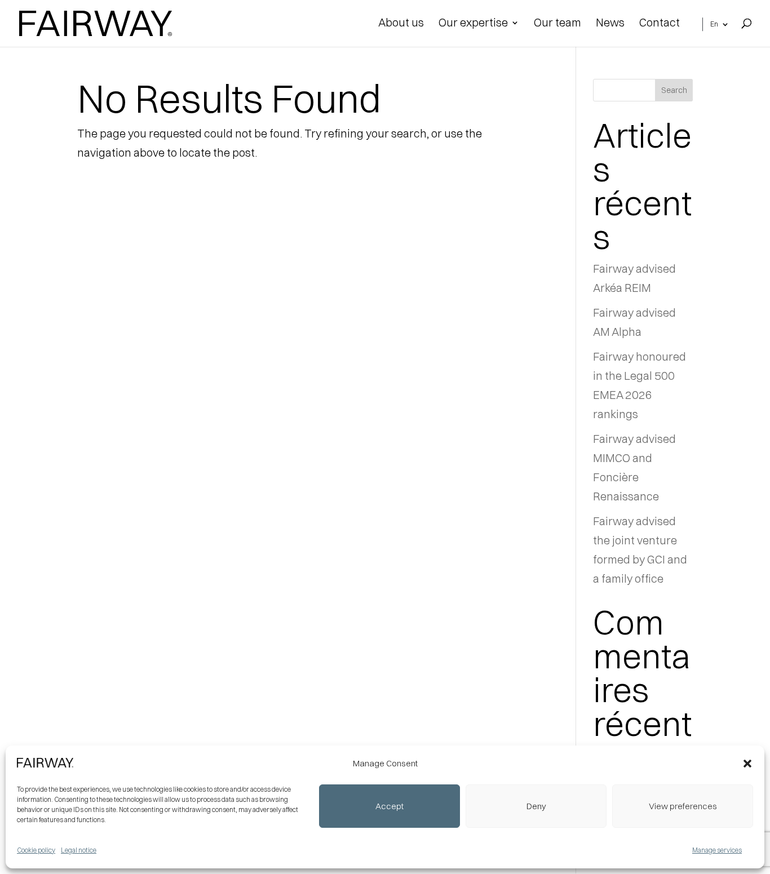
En (714, 24)
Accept (389, 806)
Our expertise (473, 24)
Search (674, 90)
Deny (536, 806)
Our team (557, 24)
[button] (747, 763)
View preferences (683, 806)
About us (401, 24)
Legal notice (78, 850)
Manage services (717, 850)
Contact (659, 24)
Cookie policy (36, 850)
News (610, 24)
